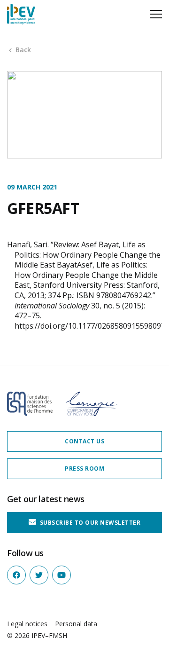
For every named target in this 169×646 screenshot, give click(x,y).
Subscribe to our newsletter (89, 523)
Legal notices (27, 623)
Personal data (76, 623)
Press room (84, 469)
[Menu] (156, 14)
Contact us (84, 441)
